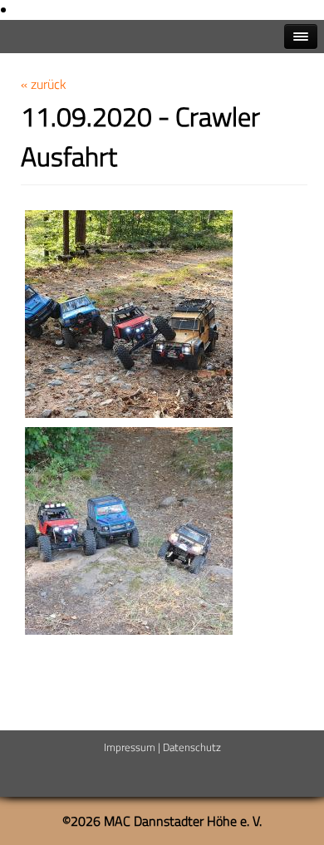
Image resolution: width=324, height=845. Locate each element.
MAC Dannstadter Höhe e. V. (183, 821)
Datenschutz (192, 747)
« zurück (43, 84)
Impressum (129, 747)
